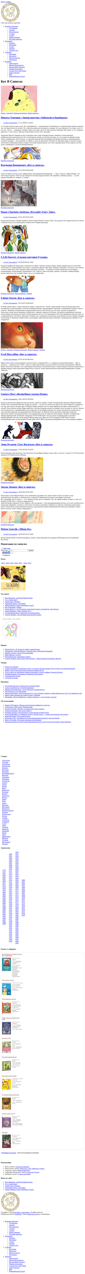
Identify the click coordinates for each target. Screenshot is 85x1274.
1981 (17, 910)
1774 (4, 870)
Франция (5, 829)
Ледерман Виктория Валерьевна (16, 1086)
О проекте (6, 555)
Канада (4, 797)
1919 (10, 886)
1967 (17, 884)
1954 (17, 860)
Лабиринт (14, 1003)
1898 (4, 922)
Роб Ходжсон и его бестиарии (15, 691)
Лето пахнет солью (8, 980)
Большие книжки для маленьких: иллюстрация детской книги (27, 712)
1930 (10, 906)
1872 (4, 885)
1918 (10, 884)
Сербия (4, 818)
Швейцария (6, 836)
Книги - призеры (7, 113)
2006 (23, 891)
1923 (10, 893)
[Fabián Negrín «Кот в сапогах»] (22, 292)
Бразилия (5, 771)
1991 (17, 928)
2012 (23, 902)
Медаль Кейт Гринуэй (17, 67)
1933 (10, 911)
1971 (17, 891)
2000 (23, 880)
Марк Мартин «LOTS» (13, 655)
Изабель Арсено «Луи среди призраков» (19, 653)
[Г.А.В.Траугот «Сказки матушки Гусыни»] (15, 251)
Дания (4, 784)
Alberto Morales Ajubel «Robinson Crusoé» (19, 605)
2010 (23, 899)
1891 (4, 913)
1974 (17, 897)
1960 (17, 871)
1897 (4, 920)
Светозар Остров (33, 1172)
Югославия (6, 842)
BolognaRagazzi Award (17, 76)
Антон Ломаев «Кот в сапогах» (18, 487)
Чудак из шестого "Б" (8, 1113)
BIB (10, 74)
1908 (10, 865)
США (4, 825)
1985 (17, 917)
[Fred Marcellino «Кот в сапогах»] (22, 348)
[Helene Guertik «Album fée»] (22, 523)
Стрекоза (14, 1136)
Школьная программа (16, 1138)
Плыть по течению (11, 667)
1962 (17, 874)
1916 (10, 880)
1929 (10, 904)
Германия (5, 779)
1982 (17, 911)
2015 (29, 563)
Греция (4, 783)
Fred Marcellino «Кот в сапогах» (19, 354)
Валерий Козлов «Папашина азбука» (18, 657)
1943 (10, 930)
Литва (4, 803)
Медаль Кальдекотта (16, 65)
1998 (17, 941)
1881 (4, 894)
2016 (25, 563)
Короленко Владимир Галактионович (16, 975)
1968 (17, 886)
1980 (17, 908)
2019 (11, 563)
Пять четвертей (17, 1079)
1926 (10, 899)
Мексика (5, 805)
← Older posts (5, 548)
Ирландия (5, 790)
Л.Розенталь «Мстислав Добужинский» (19, 707)
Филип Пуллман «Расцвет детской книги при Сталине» (25, 709)
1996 (17, 937)
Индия (4, 786)
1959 (17, 869)
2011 (23, 900)
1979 (17, 906)
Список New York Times (17, 71)
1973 (17, 895)
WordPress (18, 1214)
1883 (4, 898)
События (8, 52)
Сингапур (5, 820)
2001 (23, 882)
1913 (10, 874)
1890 (4, 911)
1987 (17, 921)
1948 (10, 939)
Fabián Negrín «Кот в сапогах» (18, 298)
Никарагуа (6, 809)
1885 (4, 901)
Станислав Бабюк (24, 1174)
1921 (10, 889)
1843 (4, 875)
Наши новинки (14, 37)
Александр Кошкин (22, 1167)
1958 (17, 867)
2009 (23, 897)
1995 (17, 936)
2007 (23, 893)
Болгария (5, 770)
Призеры (8, 61)
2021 (3, 563)
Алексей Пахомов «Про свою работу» (18, 711)
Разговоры (8, 41)
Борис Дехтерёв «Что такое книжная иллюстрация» (23, 720)
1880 (4, 892)
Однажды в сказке (11, 678)
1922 (10, 891)
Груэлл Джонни (15, 1066)
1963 (17, 876)
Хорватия (5, 831)
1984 (17, 915)
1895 (4, 916)
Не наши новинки (15, 39)
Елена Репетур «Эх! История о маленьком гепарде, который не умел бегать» (32, 609)
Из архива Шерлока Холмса (10, 1095)
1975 (17, 899)
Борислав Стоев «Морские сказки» (32, 1168)
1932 (10, 910)
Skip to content (6, 2)
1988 (17, 923)
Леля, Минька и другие (9, 999)
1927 (10, 900)
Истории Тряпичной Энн (9, 1057)
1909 (10, 867)
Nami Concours (14, 73)
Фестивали (13, 60)
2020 (7, 563)
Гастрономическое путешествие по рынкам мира (22, 613)
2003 (23, 886)
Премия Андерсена (16, 69)
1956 (17, 863)
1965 (17, 880)
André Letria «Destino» (13, 602)
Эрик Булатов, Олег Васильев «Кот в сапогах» (27, 444)
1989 (17, 924)
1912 (10, 873)
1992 (17, 930)
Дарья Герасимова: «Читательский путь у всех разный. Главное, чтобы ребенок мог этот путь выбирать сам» (43, 693)
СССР (4, 823)
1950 (17, 852)
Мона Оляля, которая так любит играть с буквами (22, 695)
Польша (5, 812)
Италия (4, 794)
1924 (10, 895)
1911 (10, 871)
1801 (4, 874)
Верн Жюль (19, 1029)
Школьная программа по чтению (16, 962)
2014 (23, 906)
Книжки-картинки (11, 26)
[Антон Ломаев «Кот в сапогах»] (22, 481)
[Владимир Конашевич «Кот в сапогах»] (22, 159)
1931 (10, 908)
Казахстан (5, 796)
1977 (17, 902)
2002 (23, 884)
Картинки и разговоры (9, 1153)
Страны (12, 34)
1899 (4, 924)
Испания (5, 792)
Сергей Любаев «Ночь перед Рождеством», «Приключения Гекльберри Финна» (33, 658)
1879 (4, 890)
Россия (4, 816)
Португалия (6, 814)
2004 (23, 887)
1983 (17, 913)
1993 (17, 932)
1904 (10, 860)
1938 (10, 921)
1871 (4, 883)
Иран (4, 788)
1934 (10, 913)
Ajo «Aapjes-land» (11, 600)
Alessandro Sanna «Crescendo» (15, 603)
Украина (5, 827)
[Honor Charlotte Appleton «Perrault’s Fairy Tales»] (19, 206)
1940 (10, 924)
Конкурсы (12, 56)
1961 (17, 873)
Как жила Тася (6, 1038)
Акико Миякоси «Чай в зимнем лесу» (18, 611)
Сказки (11, 35)
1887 (4, 905)
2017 (20, 563)
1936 (10, 917)
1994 (17, 934)
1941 (10, 926)
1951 (17, 854)
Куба (3, 801)
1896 (4, 918)
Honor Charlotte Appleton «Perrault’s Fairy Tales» (28, 212)
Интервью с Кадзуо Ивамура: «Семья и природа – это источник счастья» (31, 697)
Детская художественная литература (16, 1006)
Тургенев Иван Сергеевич (16, 972)
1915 (10, 878)
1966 (17, 882)
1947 (10, 937)
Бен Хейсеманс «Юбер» (13, 607)
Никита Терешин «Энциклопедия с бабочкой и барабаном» (34, 117)
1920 (10, 887)
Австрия (5, 762)
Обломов (5, 1132)
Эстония (5, 840)
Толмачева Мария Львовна (17, 1047)
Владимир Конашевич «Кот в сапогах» (22, 165)
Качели (14, 1042)
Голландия (6, 781)
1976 (17, 900)
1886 (4, 903)
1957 (17, 865)
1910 (10, 869)
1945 (10, 934)
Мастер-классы (14, 58)
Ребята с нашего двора (16, 985)
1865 (4, 877)
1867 (4, 879)
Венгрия (5, 775)
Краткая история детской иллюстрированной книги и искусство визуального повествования (38, 722)
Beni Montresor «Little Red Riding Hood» (19, 598)
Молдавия (5, 807)
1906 (10, 861)
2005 (23, 889)
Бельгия (5, 768)
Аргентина (6, 764)
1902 (10, 858)
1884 (4, 900)
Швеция (5, 838)
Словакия (5, 822)
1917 (10, 882)
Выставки (12, 54)
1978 (17, 904)
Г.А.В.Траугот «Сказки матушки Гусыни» (24, 257)
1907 (10, 863)
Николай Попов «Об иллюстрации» (17, 716)
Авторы (12, 30)
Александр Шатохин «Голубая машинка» (19, 688)
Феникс (14, 959)
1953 (17, 858)
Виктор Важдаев (24, 1170)
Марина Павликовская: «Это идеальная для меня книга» (25, 689)
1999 (17, 943)
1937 (10, 919)
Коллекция (19, 1100)
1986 (17, 919)
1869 (4, 881)
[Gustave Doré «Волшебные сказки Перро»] (22, 388)
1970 (17, 889)
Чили (4, 835)
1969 (17, 887)
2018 (16, 563)
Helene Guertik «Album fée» (16, 529)
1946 (10, 936)
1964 (17, 878)
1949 (10, 941)
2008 (23, 895)
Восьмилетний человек (9, 1076)
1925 (10, 897)
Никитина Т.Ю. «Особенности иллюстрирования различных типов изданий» (32, 718)
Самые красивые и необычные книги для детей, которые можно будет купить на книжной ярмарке (40, 668)
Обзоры (12, 48)
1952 (17, 856)
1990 (17, 926)
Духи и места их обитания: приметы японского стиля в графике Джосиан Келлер (34, 672)
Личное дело (13, 50)
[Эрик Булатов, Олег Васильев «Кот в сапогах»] (22, 438)
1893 (4, 914)
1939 (10, 923)
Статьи (11, 47)
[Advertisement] (42, 738)
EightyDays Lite (32, 1214)
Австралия (6, 760)
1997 (17, 939)
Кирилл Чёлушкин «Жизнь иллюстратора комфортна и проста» (27, 705)
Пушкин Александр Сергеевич (16, 966)
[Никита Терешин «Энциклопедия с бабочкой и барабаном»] (19, 111)
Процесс (12, 43)
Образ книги (13, 63)
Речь (21, 982)
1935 (10, 915)
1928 (10, 902)
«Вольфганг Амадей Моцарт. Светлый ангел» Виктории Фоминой (28, 651)
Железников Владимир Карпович (17, 1124)
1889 (4, 909)
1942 (10, 928)
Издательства (14, 32)
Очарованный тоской (12, 676)
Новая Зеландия (7, 810)
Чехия (4, 833)
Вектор (14, 1061)
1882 (4, 896)
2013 (23, 904)
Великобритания (8, 773)
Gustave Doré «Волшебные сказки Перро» (24, 394)
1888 (4, 907)
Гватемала (5, 777)
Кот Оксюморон (11, 123)
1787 (4, 872)
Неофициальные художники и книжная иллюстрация (24, 674)
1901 (10, 856)
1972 (17, 893)
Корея (4, 799)
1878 (4, 888)
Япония (5, 844)
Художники (13, 28)
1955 (17, 861)
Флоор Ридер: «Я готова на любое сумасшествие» (22, 649)
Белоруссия (6, 766)
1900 (10, 854)
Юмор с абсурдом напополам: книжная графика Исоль (24, 670)
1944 (10, 932)
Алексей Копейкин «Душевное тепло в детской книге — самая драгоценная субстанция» (36, 714)
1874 (4, 887)
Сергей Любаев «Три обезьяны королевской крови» (23, 615)
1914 (10, 876)
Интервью (12, 45)
